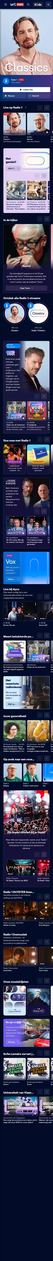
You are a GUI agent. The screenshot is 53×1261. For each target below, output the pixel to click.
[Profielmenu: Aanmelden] (48, 4)
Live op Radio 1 (12, 107)
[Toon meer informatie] (24, 115)
